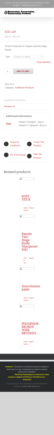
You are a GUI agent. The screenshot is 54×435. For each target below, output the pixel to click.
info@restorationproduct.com (31, 5)
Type (7, 56)
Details (30, 208)
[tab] (27, 100)
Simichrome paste (31, 287)
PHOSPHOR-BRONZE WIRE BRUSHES (31, 328)
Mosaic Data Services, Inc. (31, 386)
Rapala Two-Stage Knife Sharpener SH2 (30, 241)
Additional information (14, 100)
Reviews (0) (9, 106)
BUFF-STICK (26, 197)
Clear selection (44, 62)
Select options (25, 209)
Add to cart (23, 71)
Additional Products (24, 87)
